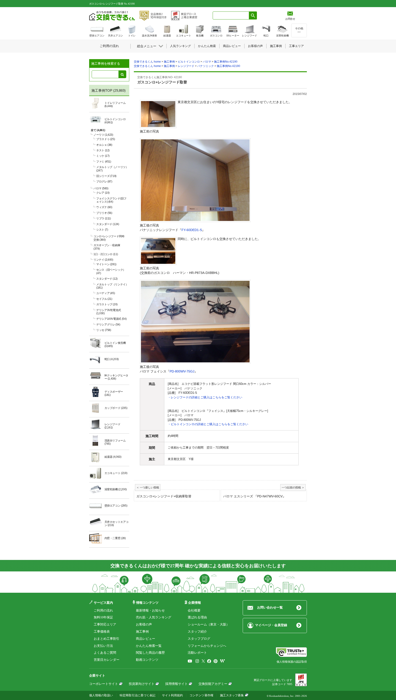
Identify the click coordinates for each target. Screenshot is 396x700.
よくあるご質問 (105, 652)
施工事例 (142, 631)
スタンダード (107, 224)
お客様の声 (144, 624)
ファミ (103, 161)
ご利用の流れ (103, 610)
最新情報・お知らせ (150, 610)
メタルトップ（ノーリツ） (112, 168)
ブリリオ (104, 213)
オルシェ (104, 144)
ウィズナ (104, 207)
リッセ (103, 330)
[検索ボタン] (253, 15)
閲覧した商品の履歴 (150, 652)
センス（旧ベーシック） (111, 271)
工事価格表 (102, 631)
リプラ (103, 218)
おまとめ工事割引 (106, 638)
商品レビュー (145, 638)
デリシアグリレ (108, 324)
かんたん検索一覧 (149, 646)
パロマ (101, 188)
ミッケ (103, 155)
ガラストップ (107, 304)
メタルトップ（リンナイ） (112, 286)
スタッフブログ (199, 638)
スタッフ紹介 (197, 631)
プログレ (104, 181)
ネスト (103, 150)
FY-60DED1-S (192, 230)
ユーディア (105, 293)
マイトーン (106, 264)
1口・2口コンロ (106, 254)
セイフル (104, 298)
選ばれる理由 (197, 617)
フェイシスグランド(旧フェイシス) (111, 200)
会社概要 (194, 610)
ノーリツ (103, 134)
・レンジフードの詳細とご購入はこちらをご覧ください (205, 397)
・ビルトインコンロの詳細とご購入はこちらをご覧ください (208, 424)
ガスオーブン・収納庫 (107, 247)
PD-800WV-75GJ (182, 371)
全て (98, 130)
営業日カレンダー (106, 659)
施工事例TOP (101, 90)
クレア (103, 192)
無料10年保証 (103, 617)
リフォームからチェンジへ (207, 646)
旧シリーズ (106, 176)
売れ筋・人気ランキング (153, 617)
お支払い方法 (103, 646)
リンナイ (103, 259)
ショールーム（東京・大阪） (208, 624)
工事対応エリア (105, 624)
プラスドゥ (105, 139)
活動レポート (197, 652)
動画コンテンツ (147, 659)
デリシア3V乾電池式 (108, 312)
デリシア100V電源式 (111, 318)
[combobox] (231, 15)
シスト (102, 229)
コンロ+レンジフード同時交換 (109, 238)
